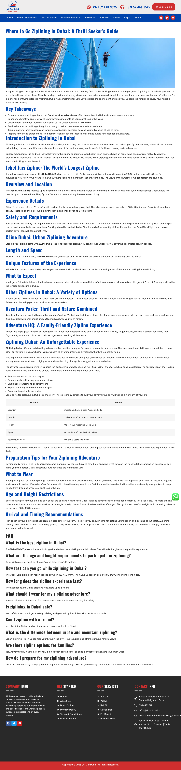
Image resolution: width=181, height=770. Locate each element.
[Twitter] (167, 17)
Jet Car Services (49, 17)
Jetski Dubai (90, 17)
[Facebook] (161, 17)
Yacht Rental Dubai (70, 17)
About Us (104, 17)
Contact (138, 17)
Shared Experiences (26, 17)
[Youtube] (173, 17)
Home (10, 17)
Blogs (127, 17)
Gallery (116, 17)
